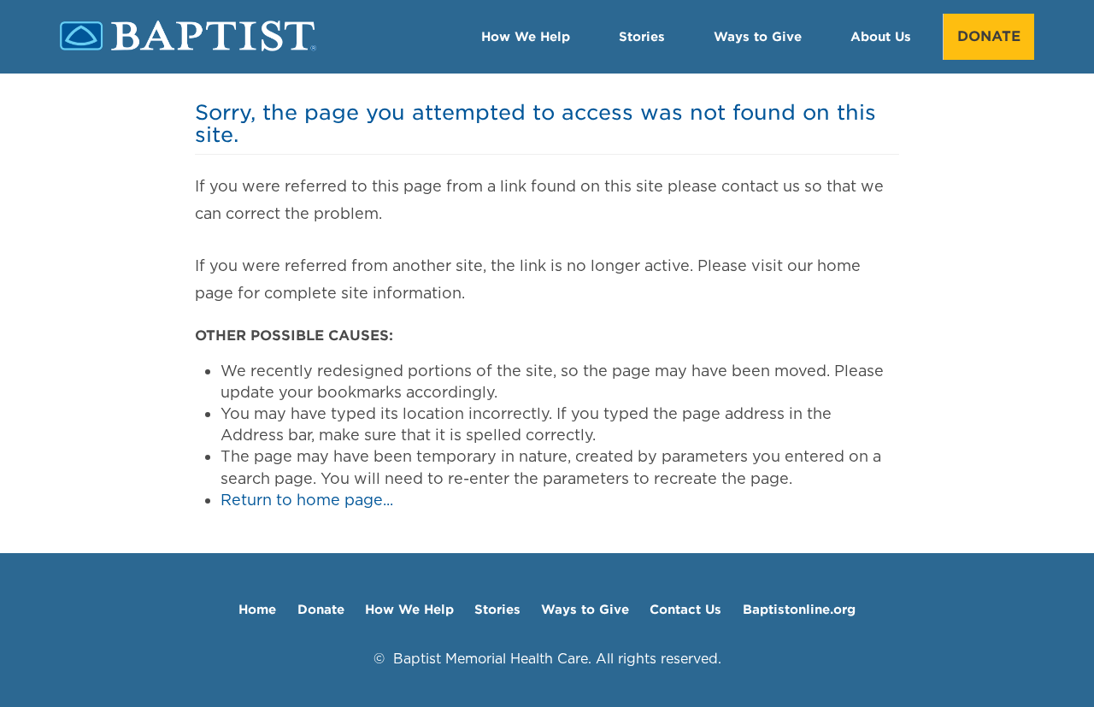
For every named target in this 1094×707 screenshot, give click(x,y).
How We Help (525, 36)
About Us (880, 36)
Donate (988, 36)
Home (257, 609)
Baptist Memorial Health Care (490, 659)
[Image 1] (188, 47)
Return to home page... (307, 500)
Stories (642, 36)
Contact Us (685, 609)
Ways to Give (758, 36)
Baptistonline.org (799, 609)
